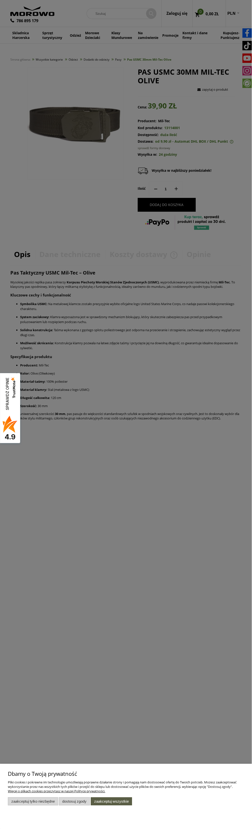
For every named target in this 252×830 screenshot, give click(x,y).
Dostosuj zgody (74, 801)
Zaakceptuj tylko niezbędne (33, 801)
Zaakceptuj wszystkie (111, 801)
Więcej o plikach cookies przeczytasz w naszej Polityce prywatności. (56, 791)
